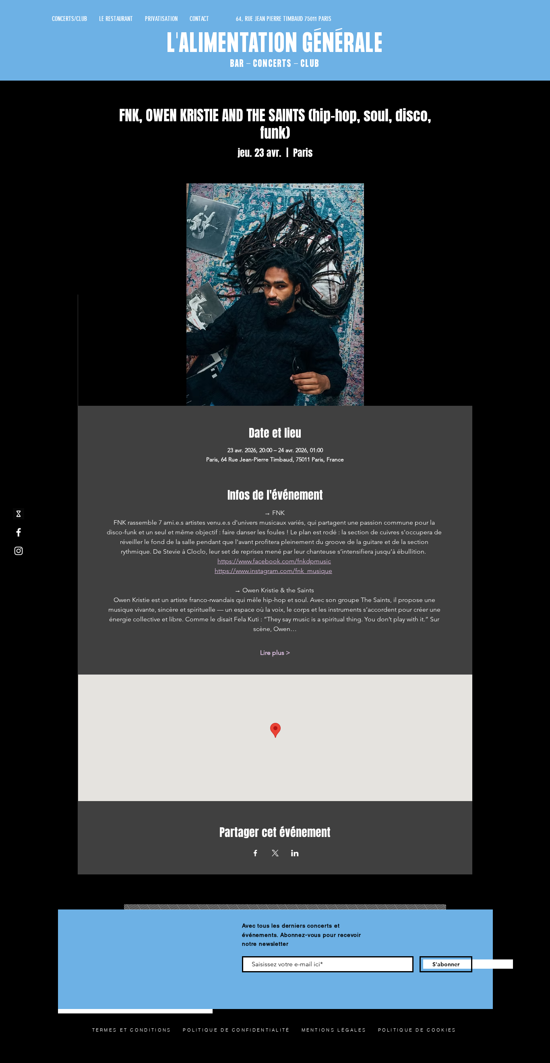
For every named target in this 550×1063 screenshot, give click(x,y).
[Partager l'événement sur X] (275, 853)
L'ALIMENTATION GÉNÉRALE (275, 44)
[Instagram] (18, 550)
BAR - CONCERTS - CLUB (274, 64)
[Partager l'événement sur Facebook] (255, 853)
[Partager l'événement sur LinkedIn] (295, 853)
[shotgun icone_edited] (18, 513)
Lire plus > (275, 652)
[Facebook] (18, 532)
